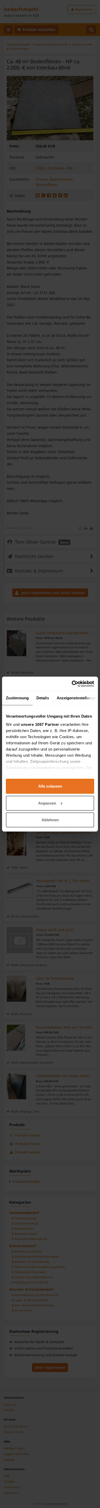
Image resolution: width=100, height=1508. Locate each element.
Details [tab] (42, 698)
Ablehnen (50, 820)
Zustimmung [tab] (17, 698)
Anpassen (47, 803)
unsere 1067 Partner (40, 724)
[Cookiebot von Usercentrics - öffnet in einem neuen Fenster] (72, 683)
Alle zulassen (50, 786)
